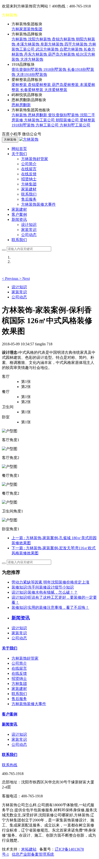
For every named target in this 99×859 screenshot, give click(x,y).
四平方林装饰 (76, 44)
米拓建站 (29, 849)
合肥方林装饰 (72, 49)
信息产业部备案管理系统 (33, 854)
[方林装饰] (28, 139)
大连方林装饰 (31, 59)
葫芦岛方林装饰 (62, 54)
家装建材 (29, 189)
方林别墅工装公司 (75, 125)
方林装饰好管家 (34, 159)
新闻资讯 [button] (19, 219)
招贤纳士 (29, 179)
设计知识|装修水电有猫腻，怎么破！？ (45, 592)
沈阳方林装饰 (40, 39)
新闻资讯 (9, 724)
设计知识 (29, 225)
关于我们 (9, 648)
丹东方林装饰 (36, 54)
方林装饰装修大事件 (38, 204)
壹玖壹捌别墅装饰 (27, 69)
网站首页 (19, 149)
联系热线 (9, 765)
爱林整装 (20, 85)
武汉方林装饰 (48, 49)
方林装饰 (20, 39)
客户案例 (19, 214)
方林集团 (29, 184)
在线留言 (29, 169)
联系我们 (29, 194)
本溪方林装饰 (28, 44)
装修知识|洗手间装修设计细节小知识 (43, 587)
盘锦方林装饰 (64, 39)
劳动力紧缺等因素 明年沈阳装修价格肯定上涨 (50, 582)
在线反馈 (29, 174)
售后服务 (29, 199)
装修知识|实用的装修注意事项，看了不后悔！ (50, 607)
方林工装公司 (48, 125)
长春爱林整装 (32, 90)
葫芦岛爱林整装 (66, 85)
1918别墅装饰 (55, 69)
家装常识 (29, 230)
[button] (10, 278)
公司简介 (29, 164)
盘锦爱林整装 (40, 85)
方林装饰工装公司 (40, 120)
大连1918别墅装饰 (31, 74)
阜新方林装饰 (52, 44)
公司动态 (29, 235)
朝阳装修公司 (68, 120)
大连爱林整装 (55, 90)
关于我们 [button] (19, 154)
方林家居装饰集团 (27, 29)
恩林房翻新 (21, 105)
